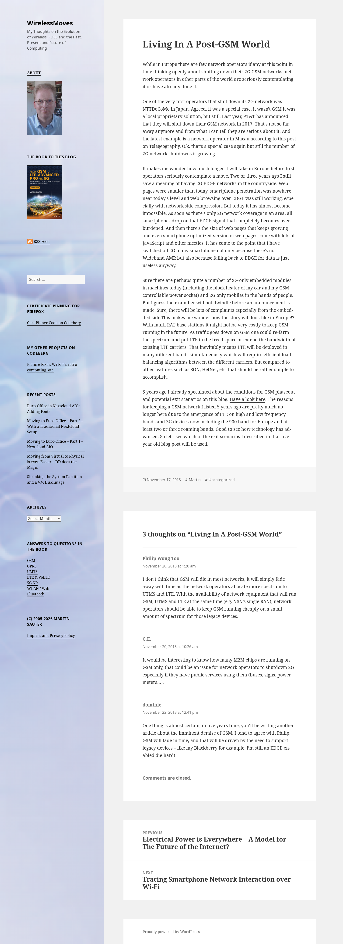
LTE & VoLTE (38, 577)
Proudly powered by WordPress (171, 931)
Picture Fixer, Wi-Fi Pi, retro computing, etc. (52, 367)
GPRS (32, 566)
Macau (242, 139)
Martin (195, 479)
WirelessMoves (50, 23)
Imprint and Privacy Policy (51, 635)
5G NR (32, 582)
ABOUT (34, 72)
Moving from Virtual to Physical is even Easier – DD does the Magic (55, 462)
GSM (31, 560)
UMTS (32, 571)
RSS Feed (42, 241)
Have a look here (247, 399)
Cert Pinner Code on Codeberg (54, 322)
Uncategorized (222, 479)
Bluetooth (35, 594)
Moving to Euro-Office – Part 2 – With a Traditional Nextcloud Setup (55, 426)
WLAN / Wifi (38, 588)
